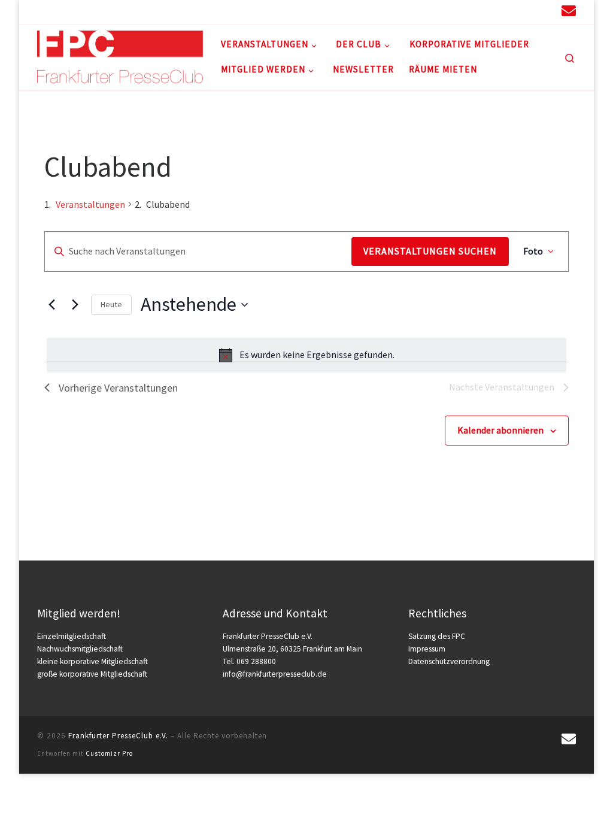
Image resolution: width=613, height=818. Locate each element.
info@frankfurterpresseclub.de (275, 674)
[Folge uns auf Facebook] (525, 11)
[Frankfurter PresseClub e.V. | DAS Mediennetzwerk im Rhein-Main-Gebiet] (120, 54)
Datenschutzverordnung (449, 661)
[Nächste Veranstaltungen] (75, 305)
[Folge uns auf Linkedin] (483, 11)
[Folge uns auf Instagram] (504, 11)
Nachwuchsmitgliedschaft (80, 649)
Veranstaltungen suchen (430, 251)
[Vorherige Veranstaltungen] (51, 305)
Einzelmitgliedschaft (71, 636)
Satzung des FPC (436, 636)
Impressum (426, 649)
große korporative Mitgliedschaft (92, 674)
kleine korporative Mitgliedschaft (92, 661)
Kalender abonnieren (500, 430)
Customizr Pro (109, 753)
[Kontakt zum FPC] (569, 11)
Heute (111, 304)
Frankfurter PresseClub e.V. (118, 736)
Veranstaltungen (90, 204)
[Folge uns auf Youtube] (546, 11)
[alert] (306, 355)
